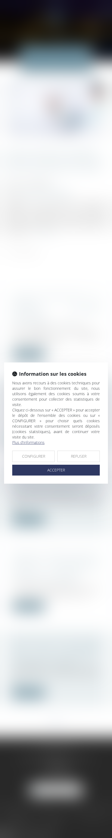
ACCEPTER (56, 470)
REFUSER (78, 456)
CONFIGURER (33, 456)
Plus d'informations (28, 442)
